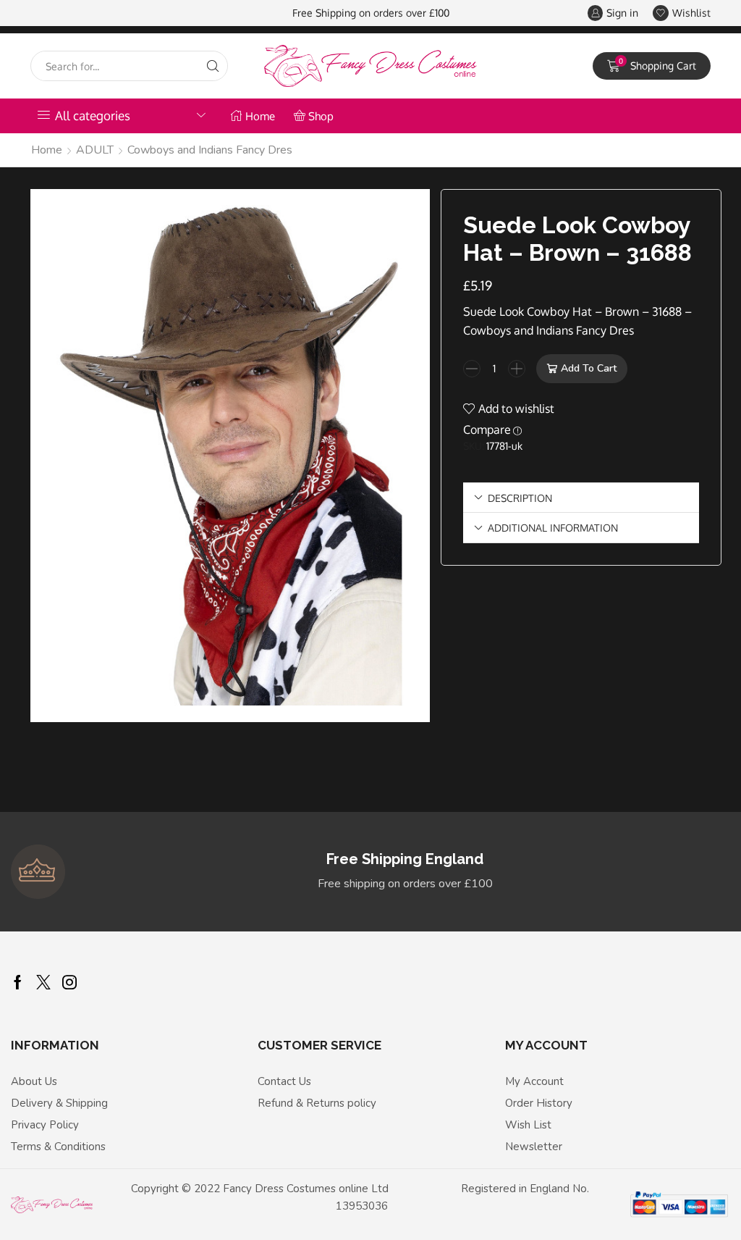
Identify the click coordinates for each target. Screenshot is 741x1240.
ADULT (95, 150)
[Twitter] (43, 982)
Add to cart (589, 368)
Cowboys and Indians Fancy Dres (209, 150)
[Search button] (212, 65)
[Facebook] (18, 982)
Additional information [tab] (553, 527)
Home (260, 116)
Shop (321, 116)
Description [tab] (520, 497)
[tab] (581, 498)
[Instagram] (69, 982)
